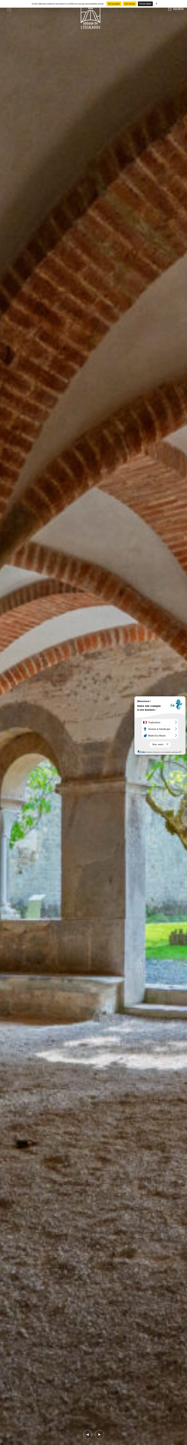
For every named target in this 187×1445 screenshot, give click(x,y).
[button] (87, 1434)
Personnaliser (145, 3)
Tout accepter (114, 3)
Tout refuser (129, 3)
